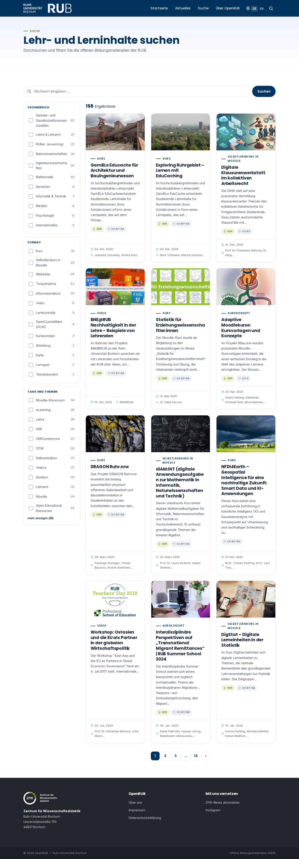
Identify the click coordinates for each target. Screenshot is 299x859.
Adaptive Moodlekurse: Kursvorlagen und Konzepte (240, 328)
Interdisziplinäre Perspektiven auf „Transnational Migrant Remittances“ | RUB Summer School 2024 (180, 645)
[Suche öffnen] (271, 8)
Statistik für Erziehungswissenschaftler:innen (180, 325)
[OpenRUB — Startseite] (47, 8)
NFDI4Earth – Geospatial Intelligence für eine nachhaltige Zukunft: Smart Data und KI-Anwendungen (244, 480)
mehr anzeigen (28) (40, 518)
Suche (203, 8)
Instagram (213, 810)
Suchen (264, 91)
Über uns (135, 803)
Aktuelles (183, 8)
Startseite (159, 8)
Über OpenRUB (228, 8)
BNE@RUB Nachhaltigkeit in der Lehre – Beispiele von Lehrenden (113, 328)
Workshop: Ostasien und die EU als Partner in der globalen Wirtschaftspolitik (114, 640)
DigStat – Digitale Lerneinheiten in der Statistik (242, 640)
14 (196, 755)
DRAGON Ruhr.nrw (110, 467)
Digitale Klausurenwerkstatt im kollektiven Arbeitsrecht (243, 175)
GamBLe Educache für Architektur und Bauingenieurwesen (114, 170)
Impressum (136, 810)
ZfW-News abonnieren (223, 803)
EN (262, 9)
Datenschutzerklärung (144, 818)
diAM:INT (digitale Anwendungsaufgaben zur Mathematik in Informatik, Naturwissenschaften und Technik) (180, 482)
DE (254, 9)
